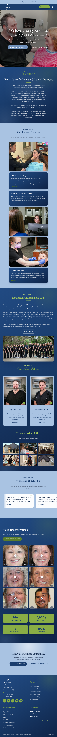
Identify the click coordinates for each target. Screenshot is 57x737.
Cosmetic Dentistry (35, 686)
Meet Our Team (28, 331)
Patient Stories (7, 720)
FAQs (4, 717)
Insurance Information (9, 722)
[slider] (15, 555)
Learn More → (15, 186)
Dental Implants (34, 689)
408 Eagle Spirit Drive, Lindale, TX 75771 (29, 1)
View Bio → (15, 422)
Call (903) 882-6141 (19, 664)
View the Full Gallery (12, 539)
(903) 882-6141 (8, 696)
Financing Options (8, 725)
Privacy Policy (51, 734)
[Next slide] (54, 38)
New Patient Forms (8, 714)
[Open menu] (52, 7)
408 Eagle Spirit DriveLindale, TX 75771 (10, 694)
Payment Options (7, 712)
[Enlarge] (17, 445)
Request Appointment (17, 47)
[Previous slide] (3, 38)
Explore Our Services (39, 47)
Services (32, 682)
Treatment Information (9, 728)
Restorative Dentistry (35, 691)
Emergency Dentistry (35, 694)
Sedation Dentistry (35, 697)
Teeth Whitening (34, 699)
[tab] (26, 65)
